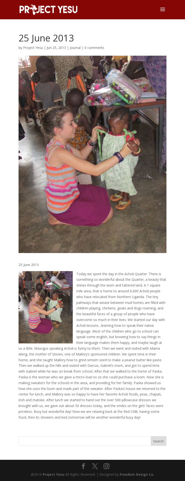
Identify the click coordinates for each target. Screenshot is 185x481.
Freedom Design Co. (137, 474)
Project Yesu (33, 47)
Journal (75, 47)
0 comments (94, 47)
